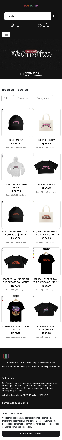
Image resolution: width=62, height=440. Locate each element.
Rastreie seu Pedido (48, 25)
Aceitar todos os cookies (31, 433)
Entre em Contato (19, 25)
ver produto (16, 122)
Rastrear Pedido (47, 363)
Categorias (43, 98)
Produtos (23, 98)
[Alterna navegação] (6, 34)
